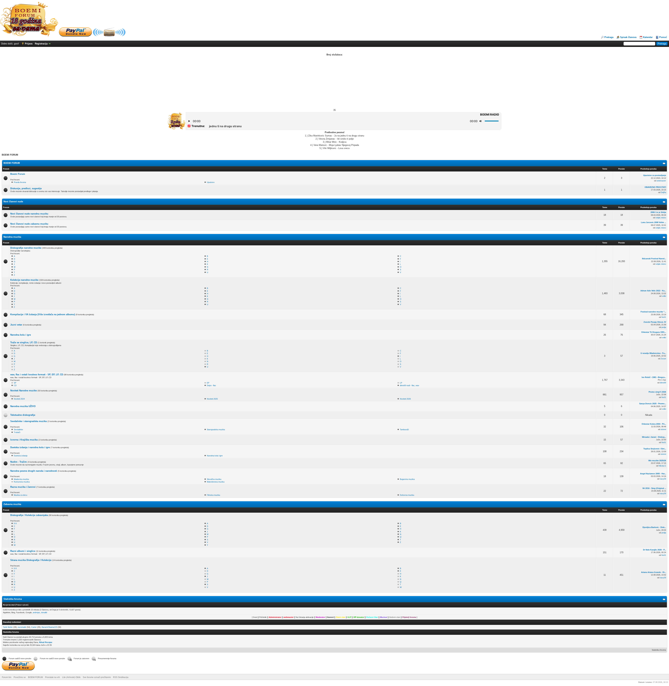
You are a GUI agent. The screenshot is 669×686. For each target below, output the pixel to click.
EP (208, 383)
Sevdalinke (18, 429)
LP (401, 383)
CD (15, 385)
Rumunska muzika (22, 482)
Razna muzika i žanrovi (23, 487)
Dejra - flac (211, 385)
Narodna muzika (12, 237)
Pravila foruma (20, 182)
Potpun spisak (22, 605)
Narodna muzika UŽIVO (23, 406)
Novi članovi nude (13, 201)
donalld (44, 612)
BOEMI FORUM (11, 163)
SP (15, 383)
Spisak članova (628, 37)
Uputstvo (210, 182)
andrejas (36, 612)
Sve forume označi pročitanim (97, 677)
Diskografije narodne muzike (25, 248)
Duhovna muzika (407, 495)
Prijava (28, 43)
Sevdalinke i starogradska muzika (28, 421)
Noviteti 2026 (405, 399)
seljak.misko (661, 218)
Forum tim (6, 677)
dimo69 (663, 383)
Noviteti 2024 (19, 399)
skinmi (663, 429)
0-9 (15, 523)
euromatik (22, 627)
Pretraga (608, 37)
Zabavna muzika (12, 504)
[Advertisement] (334, 82)
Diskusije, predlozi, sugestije (26, 188)
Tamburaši (404, 429)
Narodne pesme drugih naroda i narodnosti (33, 471)
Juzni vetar (16, 324)
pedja (664, 327)
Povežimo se (20, 677)
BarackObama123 (49, 627)
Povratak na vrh (52, 677)
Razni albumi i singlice (22, 551)
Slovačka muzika (214, 479)
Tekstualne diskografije (22, 415)
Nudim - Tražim (18, 462)
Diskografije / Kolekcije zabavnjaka (29, 515)
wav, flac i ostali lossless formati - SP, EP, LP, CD (36, 374)
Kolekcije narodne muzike (24, 280)
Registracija (41, 43)
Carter (34, 627)
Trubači (17, 432)
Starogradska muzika (216, 429)
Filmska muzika (213, 495)
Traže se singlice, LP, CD (23, 342)
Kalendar (648, 37)
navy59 (663, 479)
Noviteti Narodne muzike (23, 390)
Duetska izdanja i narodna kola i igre (30, 447)
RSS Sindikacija (120, 677)
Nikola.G (662, 466)
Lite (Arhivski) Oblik (71, 677)
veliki (664, 296)
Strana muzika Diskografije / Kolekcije (30, 560)
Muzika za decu (20, 495)
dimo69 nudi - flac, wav (409, 385)
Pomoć (663, 37)
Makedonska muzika (215, 482)
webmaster (661, 181)
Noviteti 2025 (212, 399)
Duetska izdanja (20, 456)
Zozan (663, 359)
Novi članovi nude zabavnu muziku (29, 224)
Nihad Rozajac (45, 642)
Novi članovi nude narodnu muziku (29, 213)
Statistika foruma (659, 650)
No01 (664, 317)
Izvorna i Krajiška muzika (24, 439)
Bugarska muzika (407, 479)
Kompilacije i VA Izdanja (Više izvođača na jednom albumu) (42, 314)
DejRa (663, 192)
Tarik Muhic (8, 627)
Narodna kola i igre (20, 335)
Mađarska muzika (21, 479)
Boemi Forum (17, 174)
